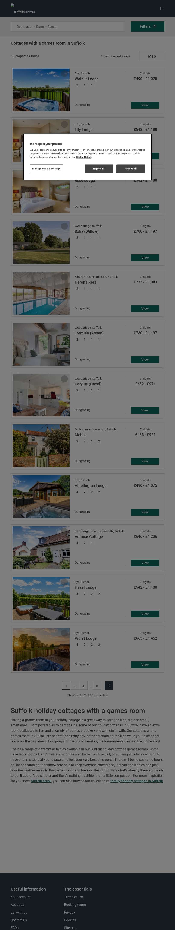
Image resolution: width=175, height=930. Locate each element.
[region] (87, 156)
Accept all (131, 168)
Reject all (99, 168)
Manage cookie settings (46, 168)
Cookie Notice (83, 157)
